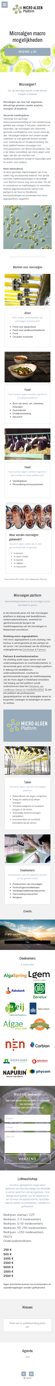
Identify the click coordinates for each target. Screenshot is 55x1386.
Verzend (27, 1159)
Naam (9, 1118)
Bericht (10, 1136)
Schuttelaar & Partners (34, 649)
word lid (27, 52)
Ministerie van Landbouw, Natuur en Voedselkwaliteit (23, 688)
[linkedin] (31, 1374)
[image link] (15, 976)
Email (9, 1127)
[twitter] (23, 1374)
